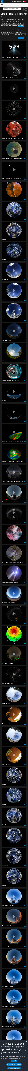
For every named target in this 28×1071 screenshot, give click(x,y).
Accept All (14, 1060)
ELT (9, 23)
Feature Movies (13, 25)
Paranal (11, 30)
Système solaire (19, 32)
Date (26, 38)
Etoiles (12, 34)
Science (14, 1)
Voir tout (3, 19)
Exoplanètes (4, 25)
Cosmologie (4, 23)
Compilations (15, 21)
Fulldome (20, 25)
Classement (20, 38)
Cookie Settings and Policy (14, 1068)
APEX (23, 19)
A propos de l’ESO (11, 19)
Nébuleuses (4, 30)
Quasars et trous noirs (7, 32)
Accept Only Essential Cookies (14, 1064)
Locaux (16, 30)
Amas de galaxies (11, 28)
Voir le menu (6, 5)
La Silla (19, 28)
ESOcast (14, 23)
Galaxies (3, 28)
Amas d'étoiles (5, 34)
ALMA (19, 19)
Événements (21, 23)
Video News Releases (20, 34)
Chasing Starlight (6, 21)
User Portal (19, 1)
